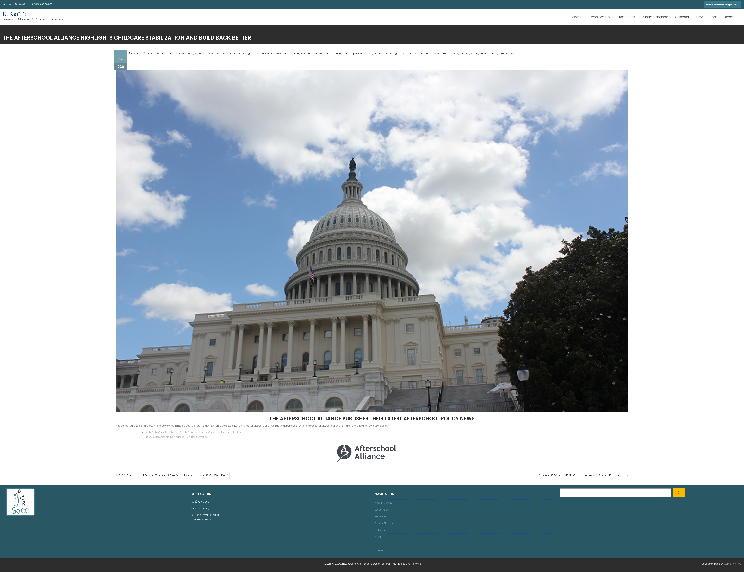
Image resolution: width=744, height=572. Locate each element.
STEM (482, 53)
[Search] (679, 492)
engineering (242, 53)
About (576, 17)
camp (225, 53)
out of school (415, 53)
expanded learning (263, 53)
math (369, 53)
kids (362, 53)
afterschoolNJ (184, 53)
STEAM (474, 53)
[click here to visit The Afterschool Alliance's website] (372, 452)
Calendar (682, 17)
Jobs (713, 17)
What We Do (600, 17)
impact (354, 53)
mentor (378, 53)
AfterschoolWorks (205, 53)
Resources (627, 17)
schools (453, 53)
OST (403, 53)
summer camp (507, 53)
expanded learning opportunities (297, 53)
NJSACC (14, 14)
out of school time (436, 53)
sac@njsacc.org (42, 4)
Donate (729, 17)
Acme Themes (732, 563)
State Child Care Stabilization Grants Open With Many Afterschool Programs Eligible (193, 432)
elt (231, 53)
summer (492, 53)
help (346, 53)
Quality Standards (655, 17)
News (700, 17)
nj (399, 53)
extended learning (331, 53)
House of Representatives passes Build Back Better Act (176, 437)
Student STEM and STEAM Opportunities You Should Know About (582, 475)
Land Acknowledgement (722, 4)
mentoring (390, 53)
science (464, 53)
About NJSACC (383, 503)
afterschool (167, 53)
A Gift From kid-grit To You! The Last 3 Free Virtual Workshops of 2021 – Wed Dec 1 (173, 475)
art (219, 53)
